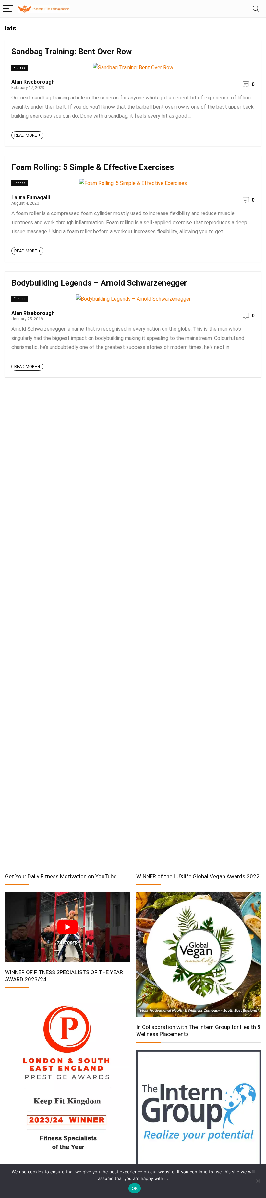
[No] (258, 1181)
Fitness (19, 67)
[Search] (256, 8)
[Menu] (8, 8)
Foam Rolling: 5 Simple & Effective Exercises (92, 167)
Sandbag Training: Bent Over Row (71, 51)
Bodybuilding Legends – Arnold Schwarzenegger (99, 283)
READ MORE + (27, 135)
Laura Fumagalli (30, 197)
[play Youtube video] (67, 927)
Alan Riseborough (32, 82)
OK (135, 1188)
